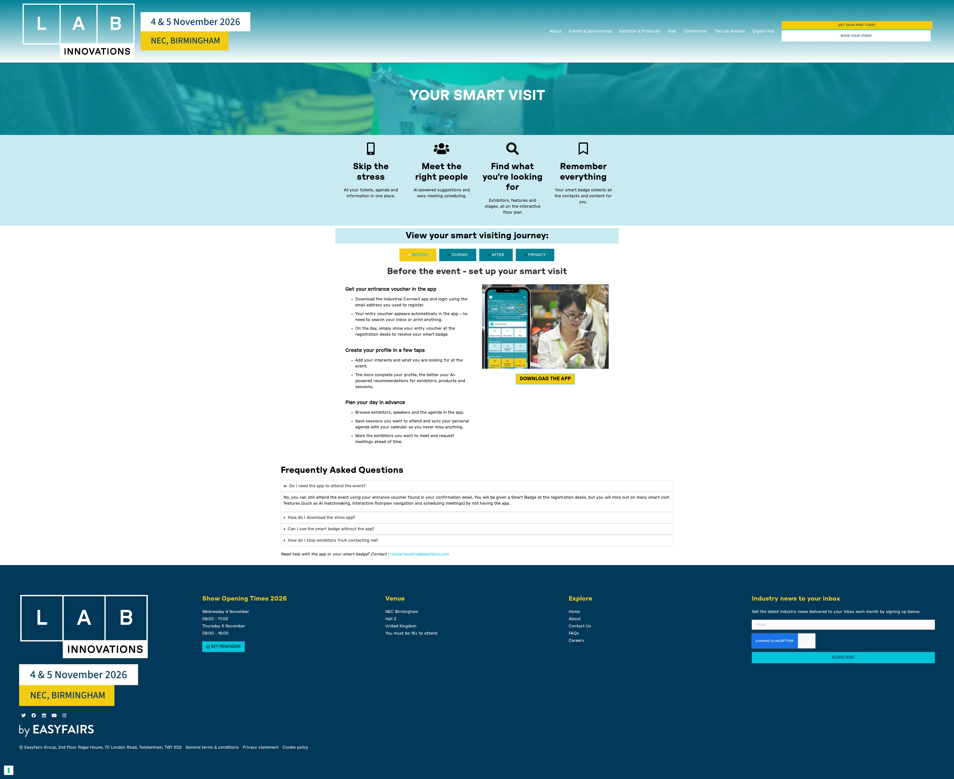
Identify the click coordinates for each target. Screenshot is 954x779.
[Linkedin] (44, 715)
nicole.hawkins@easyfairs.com (419, 554)
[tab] (418, 255)
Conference (695, 31)
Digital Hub (763, 31)
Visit (672, 31)
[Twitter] (23, 715)
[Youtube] (54, 715)
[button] (857, 25)
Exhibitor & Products (639, 31)
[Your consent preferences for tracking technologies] (8, 770)
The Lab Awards (729, 31)
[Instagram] (64, 715)
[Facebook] (33, 715)
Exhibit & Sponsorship (590, 31)
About (555, 31)
